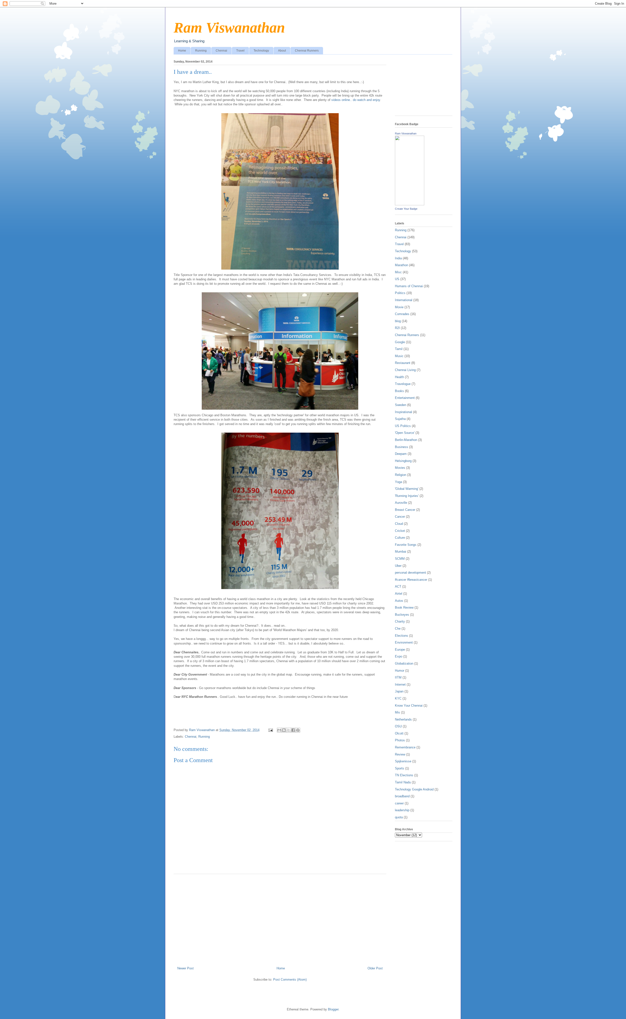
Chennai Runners (307, 50)
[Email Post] (270, 730)
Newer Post (185, 968)
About (282, 50)
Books (399, 391)
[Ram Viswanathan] (409, 204)
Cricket (400, 531)
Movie (399, 307)
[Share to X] (288, 730)
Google (400, 342)
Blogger (333, 1009)
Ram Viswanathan (229, 28)
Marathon (401, 265)
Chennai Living (405, 370)
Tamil (398, 349)
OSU (398, 726)
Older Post (375, 968)
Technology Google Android (414, 789)
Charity (400, 621)
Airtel (398, 593)
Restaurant (402, 363)
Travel (240, 50)
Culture (400, 537)
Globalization (404, 663)
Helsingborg (403, 461)
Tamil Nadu (403, 782)
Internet (400, 684)
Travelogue (403, 384)
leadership (402, 810)
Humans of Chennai (409, 286)
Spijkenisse (403, 761)
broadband (402, 796)
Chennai (221, 50)
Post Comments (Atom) (290, 979)
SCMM (400, 558)
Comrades (402, 314)
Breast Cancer (405, 510)
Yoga (398, 482)
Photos (400, 740)
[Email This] (279, 730)
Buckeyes (402, 614)
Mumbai (400, 551)
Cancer (400, 516)
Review (400, 754)
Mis (397, 712)
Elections (401, 635)
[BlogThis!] (283, 730)
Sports (399, 768)
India (398, 258)
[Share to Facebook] (293, 730)
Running (201, 50)
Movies (400, 468)
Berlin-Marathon (406, 440)
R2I (397, 328)
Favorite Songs (405, 545)
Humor (399, 670)
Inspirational (403, 412)
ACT (398, 586)
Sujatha (400, 419)
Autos (399, 601)
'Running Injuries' (407, 496)
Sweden (400, 405)
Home (182, 50)
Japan (399, 691)
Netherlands (403, 719)
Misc (398, 272)
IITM (398, 677)
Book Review (404, 607)
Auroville (401, 502)
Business (401, 447)
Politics (400, 293)
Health (399, 377)
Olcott (399, 733)
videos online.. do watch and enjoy (355, 100)
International (403, 300)
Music (399, 356)
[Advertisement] (280, 918)
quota (399, 817)
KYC (398, 698)
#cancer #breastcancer (411, 579)
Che (398, 628)
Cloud (399, 524)
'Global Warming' (406, 489)
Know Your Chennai (409, 705)
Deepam (401, 454)
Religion (400, 475)
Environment (404, 642)
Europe (400, 649)
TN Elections (404, 775)
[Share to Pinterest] (297, 730)
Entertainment (405, 398)
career (399, 803)
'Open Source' (404, 433)
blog (398, 321)
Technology (261, 50)
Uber (398, 566)
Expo (398, 656)
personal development (410, 572)
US (397, 279)
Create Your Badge (406, 208)
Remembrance (405, 747)
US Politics (403, 426)
